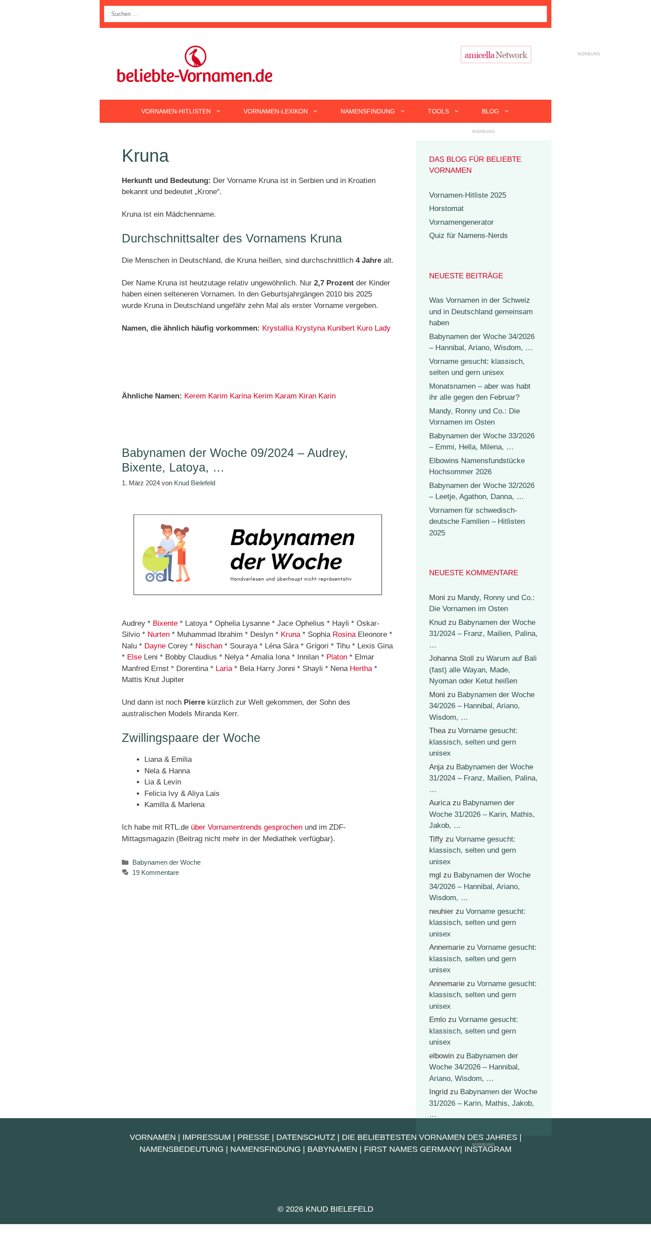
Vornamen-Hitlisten (176, 111)
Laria (224, 668)
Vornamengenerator (461, 222)
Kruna (290, 634)
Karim (218, 396)
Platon (336, 657)
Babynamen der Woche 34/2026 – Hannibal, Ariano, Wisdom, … (482, 706)
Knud (437, 622)
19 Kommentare (155, 872)
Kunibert (341, 328)
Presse (253, 1137)
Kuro (364, 328)
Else (134, 657)
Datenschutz (305, 1137)
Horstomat (446, 208)
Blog (490, 111)
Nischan (208, 646)
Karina (240, 396)
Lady (383, 328)
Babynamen (332, 1149)
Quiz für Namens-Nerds (468, 235)
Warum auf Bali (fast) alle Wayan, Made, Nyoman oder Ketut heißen (483, 669)
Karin (327, 396)
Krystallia (277, 328)
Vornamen (153, 1137)
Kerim (263, 396)
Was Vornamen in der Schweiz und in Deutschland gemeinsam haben (481, 311)
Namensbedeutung (182, 1149)
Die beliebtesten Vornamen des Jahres (429, 1137)
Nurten (158, 634)
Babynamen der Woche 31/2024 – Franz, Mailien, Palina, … (483, 633)
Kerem (195, 396)
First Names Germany (412, 1149)
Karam (286, 396)
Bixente (165, 623)
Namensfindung (368, 111)
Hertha (361, 668)
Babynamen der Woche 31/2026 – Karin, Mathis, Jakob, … (482, 814)
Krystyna (310, 328)
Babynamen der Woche (166, 862)
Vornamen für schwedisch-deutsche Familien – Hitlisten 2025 (477, 521)
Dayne (155, 646)
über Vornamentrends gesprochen (246, 827)
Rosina (344, 634)
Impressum (206, 1137)
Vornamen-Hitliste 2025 (467, 195)
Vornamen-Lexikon (276, 111)
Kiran (307, 396)
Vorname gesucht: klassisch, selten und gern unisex (473, 741)
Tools (438, 111)
